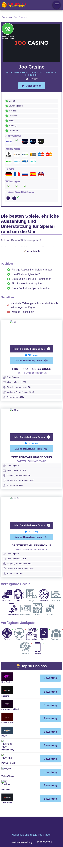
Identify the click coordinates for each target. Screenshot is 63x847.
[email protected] (31, 838)
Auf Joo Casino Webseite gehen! (21, 240)
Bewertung (50, 678)
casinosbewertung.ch (23, 842)
